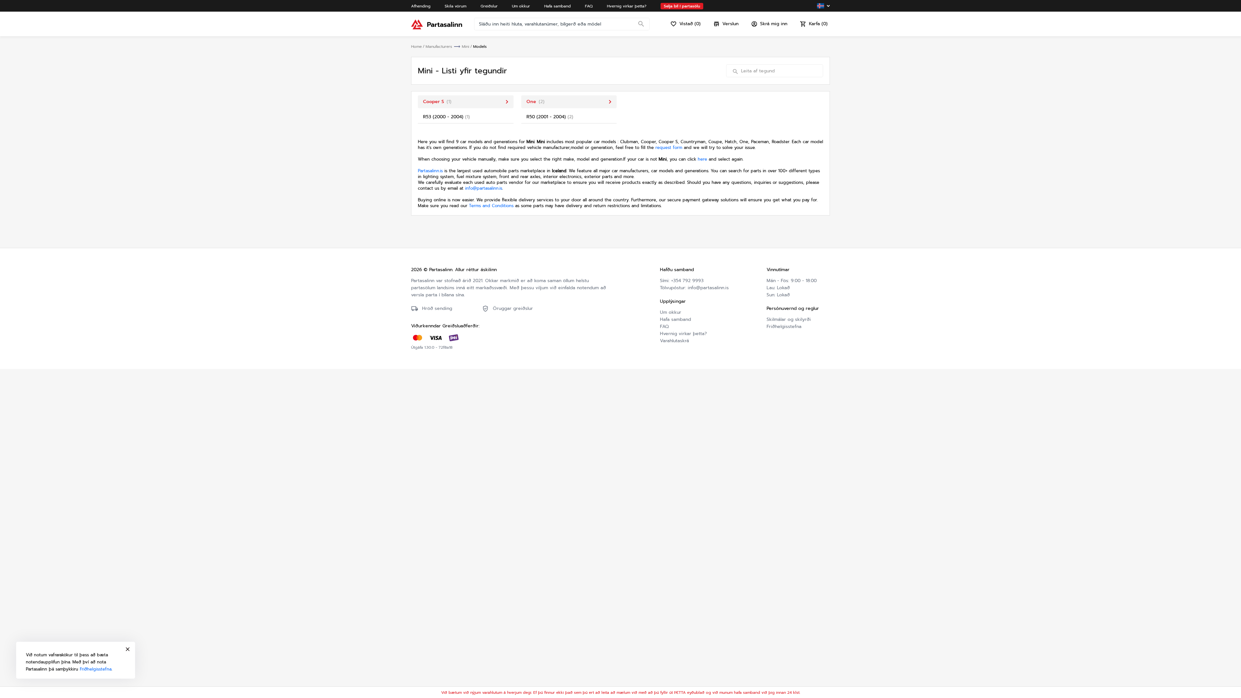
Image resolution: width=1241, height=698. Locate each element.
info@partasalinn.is (483, 188)
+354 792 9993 (687, 280)
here (702, 159)
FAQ (664, 326)
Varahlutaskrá (674, 340)
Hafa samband (675, 319)
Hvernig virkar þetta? (683, 333)
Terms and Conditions (491, 206)
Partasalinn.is (430, 171)
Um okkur (670, 312)
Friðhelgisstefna (784, 326)
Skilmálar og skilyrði (789, 319)
